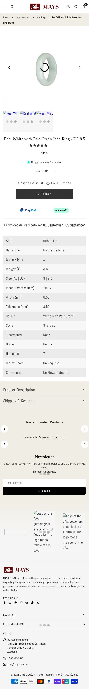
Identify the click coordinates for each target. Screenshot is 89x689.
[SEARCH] (12, 7)
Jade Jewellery (22, 17)
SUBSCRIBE (44, 491)
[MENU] (4, 7)
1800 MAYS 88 (15, 658)
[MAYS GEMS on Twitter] (10, 602)
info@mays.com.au (17, 664)
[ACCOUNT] (68, 7)
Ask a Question (60, 183)
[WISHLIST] (75, 7)
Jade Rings (41, 17)
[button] (38, 145)
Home (5, 17)
